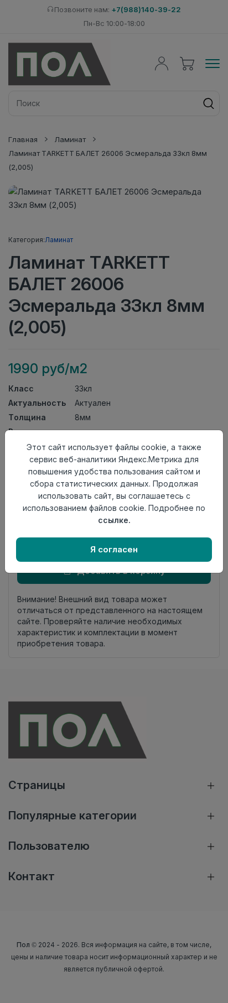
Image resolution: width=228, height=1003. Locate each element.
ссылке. (114, 520)
